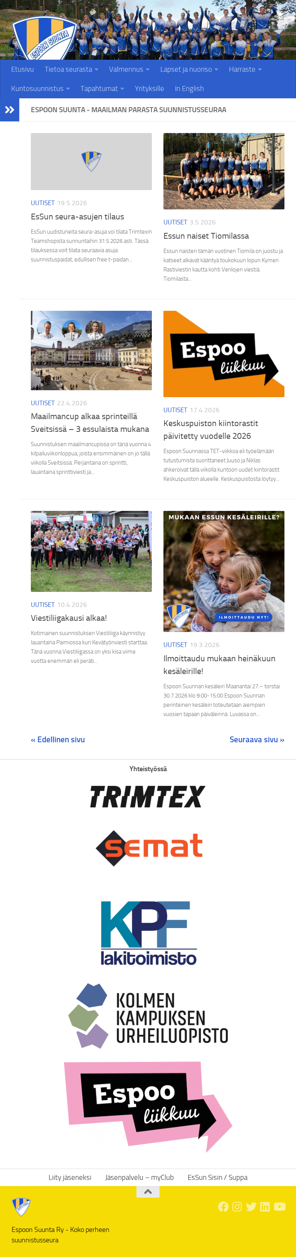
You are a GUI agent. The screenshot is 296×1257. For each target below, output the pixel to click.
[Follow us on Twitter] (251, 1206)
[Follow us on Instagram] (237, 1206)
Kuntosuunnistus (37, 88)
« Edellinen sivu (58, 739)
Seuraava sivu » (257, 739)
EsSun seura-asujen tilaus (77, 217)
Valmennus (126, 69)
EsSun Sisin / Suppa (217, 1177)
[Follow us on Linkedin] (265, 1206)
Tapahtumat (99, 88)
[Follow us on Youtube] (279, 1206)
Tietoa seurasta (68, 69)
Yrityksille (149, 88)
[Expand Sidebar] (9, 109)
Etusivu (22, 69)
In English (189, 88)
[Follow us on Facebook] (223, 1206)
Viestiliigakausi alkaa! (69, 618)
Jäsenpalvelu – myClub (139, 1177)
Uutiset (43, 203)
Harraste (242, 69)
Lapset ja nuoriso (186, 69)
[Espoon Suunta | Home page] (45, 48)
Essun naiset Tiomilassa (206, 236)
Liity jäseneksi (264, 17)
